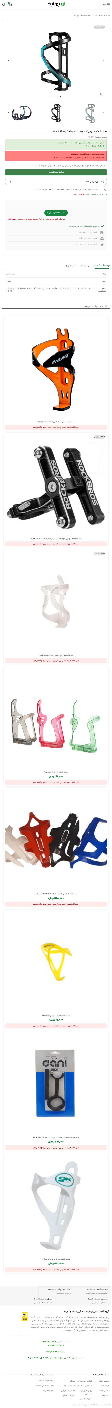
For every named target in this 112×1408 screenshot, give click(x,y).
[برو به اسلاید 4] (51, 96)
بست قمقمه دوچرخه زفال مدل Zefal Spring (56, 655)
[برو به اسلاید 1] (60, 96)
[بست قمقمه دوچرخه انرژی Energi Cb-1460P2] (56, 368)
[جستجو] (4, 4)
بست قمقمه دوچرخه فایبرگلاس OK (56, 1259)
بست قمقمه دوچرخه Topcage (56, 772)
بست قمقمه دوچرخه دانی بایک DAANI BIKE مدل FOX (56, 893)
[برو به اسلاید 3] (54, 96)
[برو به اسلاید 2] (57, 96)
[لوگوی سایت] (56, 4)
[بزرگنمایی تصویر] (101, 94)
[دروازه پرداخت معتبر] (25, 1316)
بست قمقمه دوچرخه (82, 15)
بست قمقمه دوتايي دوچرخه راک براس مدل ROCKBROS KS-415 (56, 538)
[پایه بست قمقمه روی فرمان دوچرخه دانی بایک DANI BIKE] (56, 1084)
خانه (108, 15)
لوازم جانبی (98, 15)
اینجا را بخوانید (78, 194)
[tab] (102, 266)
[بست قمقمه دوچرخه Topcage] (56, 718)
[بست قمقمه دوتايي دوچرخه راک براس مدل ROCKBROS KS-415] (56, 485)
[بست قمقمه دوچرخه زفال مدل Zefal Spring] (56, 602)
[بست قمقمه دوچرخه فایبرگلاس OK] (56, 1206)
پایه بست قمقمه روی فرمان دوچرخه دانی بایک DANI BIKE (56, 1137)
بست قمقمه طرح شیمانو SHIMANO (56, 1015)
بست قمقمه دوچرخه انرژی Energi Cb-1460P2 (56, 422)
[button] (104, 61)
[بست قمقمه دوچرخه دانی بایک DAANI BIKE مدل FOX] (56, 840)
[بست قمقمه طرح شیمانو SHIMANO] (56, 962)
